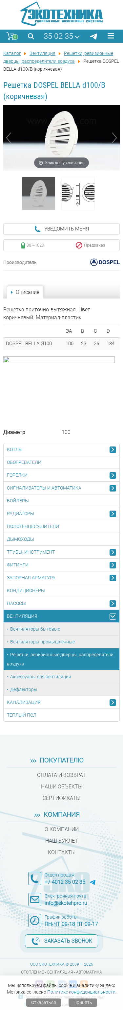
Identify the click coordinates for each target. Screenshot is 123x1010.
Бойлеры (18, 500)
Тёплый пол (21, 715)
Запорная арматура (31, 577)
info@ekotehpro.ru (66, 903)
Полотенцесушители (33, 526)
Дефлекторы (23, 689)
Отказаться (43, 1002)
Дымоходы (20, 539)
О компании (62, 829)
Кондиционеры (26, 590)
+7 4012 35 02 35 (65, 882)
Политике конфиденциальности (81, 992)
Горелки (17, 475)
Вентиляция (22, 616)
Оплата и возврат (61, 775)
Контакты (61, 852)
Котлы (15, 449)
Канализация (24, 702)
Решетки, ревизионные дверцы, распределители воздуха (60, 659)
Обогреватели (24, 462)
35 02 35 (58, 36)
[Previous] (8, 138)
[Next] (114, 138)
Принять (82, 1002)
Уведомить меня (66, 229)
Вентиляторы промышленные (42, 641)
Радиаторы (20, 513)
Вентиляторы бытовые (35, 629)
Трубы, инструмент (31, 552)
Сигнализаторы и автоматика (44, 488)
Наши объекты (61, 786)
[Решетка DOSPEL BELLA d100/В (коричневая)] (38, 193)
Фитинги (18, 564)
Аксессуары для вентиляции (40, 676)
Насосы (16, 603)
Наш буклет (61, 841)
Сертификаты (61, 798)
